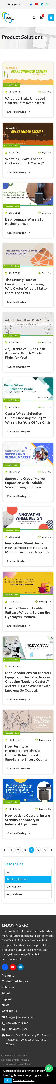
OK (8, 1080)
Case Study (14, 886)
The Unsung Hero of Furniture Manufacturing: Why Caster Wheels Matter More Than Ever (26, 286)
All (8, 872)
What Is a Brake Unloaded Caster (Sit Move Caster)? (25, 100)
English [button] (14, 4)
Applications (14, 894)
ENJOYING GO (18, 1055)
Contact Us (9, 1011)
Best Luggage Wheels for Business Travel (25, 221)
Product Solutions (18, 879)
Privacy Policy (24, 1063)
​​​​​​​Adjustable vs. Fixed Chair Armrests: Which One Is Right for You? (25, 353)
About (6, 993)
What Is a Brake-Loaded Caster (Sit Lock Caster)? (24, 161)
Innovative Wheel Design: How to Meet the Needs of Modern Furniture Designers (27, 547)
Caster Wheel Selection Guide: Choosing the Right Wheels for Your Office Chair (27, 418)
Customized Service (15, 981)
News (5, 1005)
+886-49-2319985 (17, 1023)
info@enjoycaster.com (19, 1017)
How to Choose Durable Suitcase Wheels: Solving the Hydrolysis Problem (27, 612)
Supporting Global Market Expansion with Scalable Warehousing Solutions (25, 482)
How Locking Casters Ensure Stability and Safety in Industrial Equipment (27, 819)
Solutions (8, 987)
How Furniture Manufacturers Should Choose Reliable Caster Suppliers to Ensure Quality (26, 752)
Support (7, 999)
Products (8, 975)
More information (23, 1080)
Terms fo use (8, 1063)
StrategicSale (22, 1059)
